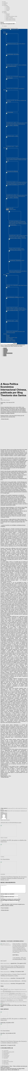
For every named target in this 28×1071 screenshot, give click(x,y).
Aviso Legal (5, 1060)
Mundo (4, 11)
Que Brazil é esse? (10, 998)
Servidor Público (15, 1000)
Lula (8, 994)
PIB (13, 996)
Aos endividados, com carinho (12, 54)
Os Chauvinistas (9, 112)
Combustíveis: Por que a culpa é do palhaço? (15, 43)
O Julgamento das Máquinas (12, 171)
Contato (5, 26)
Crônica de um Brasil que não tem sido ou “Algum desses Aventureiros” (18, 271)
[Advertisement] (14, 369)
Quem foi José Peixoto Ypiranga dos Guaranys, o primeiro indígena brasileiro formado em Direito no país (16, 159)
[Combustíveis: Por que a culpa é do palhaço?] (12, 42)
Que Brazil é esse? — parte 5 (12, 135)
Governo (8, 7)
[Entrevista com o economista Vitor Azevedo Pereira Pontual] (12, 75)
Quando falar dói (9, 208)
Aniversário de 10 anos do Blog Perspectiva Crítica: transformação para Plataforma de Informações (13, 967)
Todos (7, 209)
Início (4, 1)
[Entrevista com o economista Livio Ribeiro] (12, 87)
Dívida (2, 991)
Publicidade (5, 1062)
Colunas (5, 12)
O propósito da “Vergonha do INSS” (16, 260)
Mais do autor (18, 822)
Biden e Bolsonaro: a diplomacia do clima (15, 297)
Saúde (2, 1000)
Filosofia (2, 993)
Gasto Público (6, 993)
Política (4, 4)
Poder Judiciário (17, 996)
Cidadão (9, 989)
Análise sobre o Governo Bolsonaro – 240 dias (13, 981)
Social (6, 1001)
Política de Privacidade (8, 1061)
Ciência (12, 989)
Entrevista (23, 991)
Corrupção (16, 989)
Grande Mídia (18, 993)
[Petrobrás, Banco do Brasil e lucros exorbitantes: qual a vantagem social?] (12, 63)
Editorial (8, 13)
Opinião (7, 15)
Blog (2, 989)
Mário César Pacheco (10, 18)
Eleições (18, 991)
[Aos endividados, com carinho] (12, 53)
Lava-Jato (5, 994)
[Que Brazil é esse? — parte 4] (12, 145)
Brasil (5, 989)
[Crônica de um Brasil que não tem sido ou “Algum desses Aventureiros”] (15, 269)
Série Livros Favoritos (18, 1001)
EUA (26, 991)
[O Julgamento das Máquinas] (12, 170)
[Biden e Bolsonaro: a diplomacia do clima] (12, 295)
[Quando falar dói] (12, 206)
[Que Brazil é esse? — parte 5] (12, 134)
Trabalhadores (24, 1001)
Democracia (24, 989)
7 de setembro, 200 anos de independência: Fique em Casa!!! (13, 959)
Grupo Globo (23, 993)
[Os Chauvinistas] (12, 111)
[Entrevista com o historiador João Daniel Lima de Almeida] (12, 284)
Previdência (3, 998)
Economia (5, 2)
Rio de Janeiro (24, 998)
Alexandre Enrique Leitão (11, 16)
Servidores (10, 1000)
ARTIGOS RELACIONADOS (8, 822)
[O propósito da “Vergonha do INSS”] (15, 259)
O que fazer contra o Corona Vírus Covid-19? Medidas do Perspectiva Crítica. (13, 974)
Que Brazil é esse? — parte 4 (12, 146)
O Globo (15, 995)
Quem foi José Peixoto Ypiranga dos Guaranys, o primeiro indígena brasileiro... (14, 1041)
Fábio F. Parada (9, 17)
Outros (5, 1057)
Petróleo (10, 996)
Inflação (2, 994)
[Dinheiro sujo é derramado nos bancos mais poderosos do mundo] (12, 330)
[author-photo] (4, 818)
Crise (20, 989)
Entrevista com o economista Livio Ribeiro (15, 88)
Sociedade (5, 5)
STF (13, 1001)
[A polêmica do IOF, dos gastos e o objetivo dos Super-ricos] (12, 99)
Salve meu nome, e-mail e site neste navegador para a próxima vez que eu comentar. (13, 905)
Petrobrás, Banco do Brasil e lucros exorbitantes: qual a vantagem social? (17, 249)
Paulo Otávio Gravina (10, 19)
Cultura (7, 6)
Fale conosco (6, 1063)
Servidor (4, 1000)
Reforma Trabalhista (17, 998)
